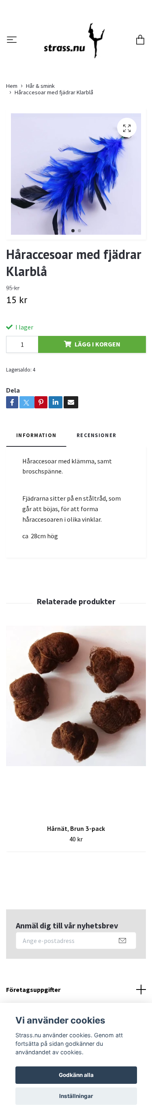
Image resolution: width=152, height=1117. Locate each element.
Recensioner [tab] (96, 493)
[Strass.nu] (72, 69)
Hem (11, 144)
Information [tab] (36, 493)
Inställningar (76, 1096)
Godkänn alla (76, 1075)
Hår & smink (40, 144)
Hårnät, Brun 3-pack (76, 887)
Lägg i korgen (97, 403)
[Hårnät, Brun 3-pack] (76, 780)
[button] (73, 289)
